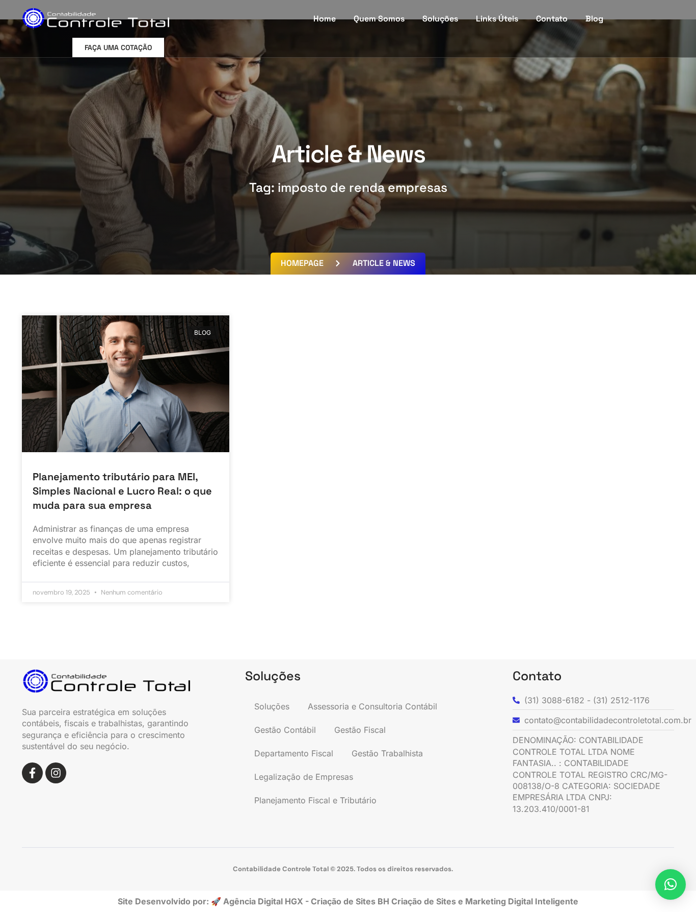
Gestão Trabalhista (387, 753)
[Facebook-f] (32, 772)
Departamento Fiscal (293, 753)
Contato (552, 18)
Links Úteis (497, 18)
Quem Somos (379, 18)
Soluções (440, 18)
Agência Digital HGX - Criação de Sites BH (306, 901)
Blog (594, 18)
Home (324, 18)
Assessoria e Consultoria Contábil (372, 706)
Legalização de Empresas (303, 777)
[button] (670, 884)
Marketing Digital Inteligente (521, 901)
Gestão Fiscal (360, 730)
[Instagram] (55, 772)
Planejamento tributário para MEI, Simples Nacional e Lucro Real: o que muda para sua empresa (122, 491)
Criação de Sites (424, 901)
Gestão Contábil (285, 730)
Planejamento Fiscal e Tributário (315, 800)
